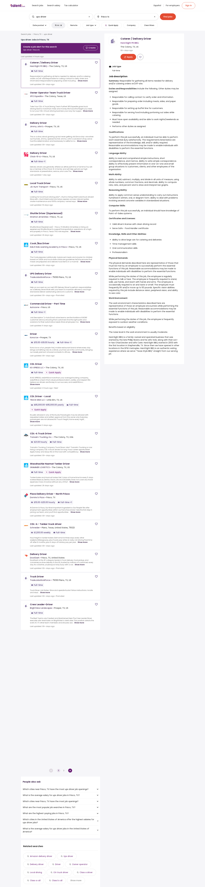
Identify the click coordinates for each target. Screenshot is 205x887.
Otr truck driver (60, 872)
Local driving (36, 872)
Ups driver (68, 856)
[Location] (124, 16)
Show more (83, 81)
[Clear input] (89, 16)
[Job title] (59, 16)
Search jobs (26, 34)
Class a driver (86, 872)
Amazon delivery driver (41, 856)
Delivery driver (37, 864)
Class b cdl (57, 880)
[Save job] (96, 62)
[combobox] (61, 16)
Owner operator (80, 864)
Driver (58, 864)
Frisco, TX (37, 34)
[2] (70, 771)
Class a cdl (35, 880)
